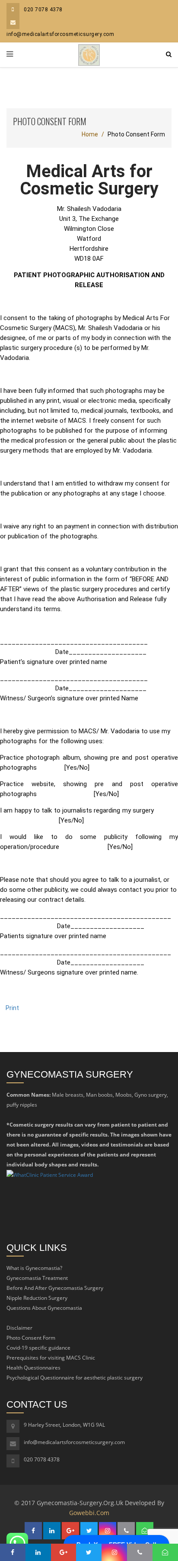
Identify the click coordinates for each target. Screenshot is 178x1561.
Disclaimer (19, 1327)
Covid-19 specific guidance (38, 1347)
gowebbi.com (89, 1513)
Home (90, 134)
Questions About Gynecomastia (44, 1308)
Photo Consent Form (30, 1337)
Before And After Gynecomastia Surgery (54, 1288)
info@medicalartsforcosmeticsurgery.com (74, 1442)
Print (12, 1007)
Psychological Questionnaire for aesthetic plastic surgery (74, 1377)
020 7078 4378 (43, 9)
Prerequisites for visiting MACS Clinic (50, 1357)
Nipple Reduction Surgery (36, 1298)
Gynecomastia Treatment (37, 1278)
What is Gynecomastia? (34, 1268)
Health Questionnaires (33, 1367)
